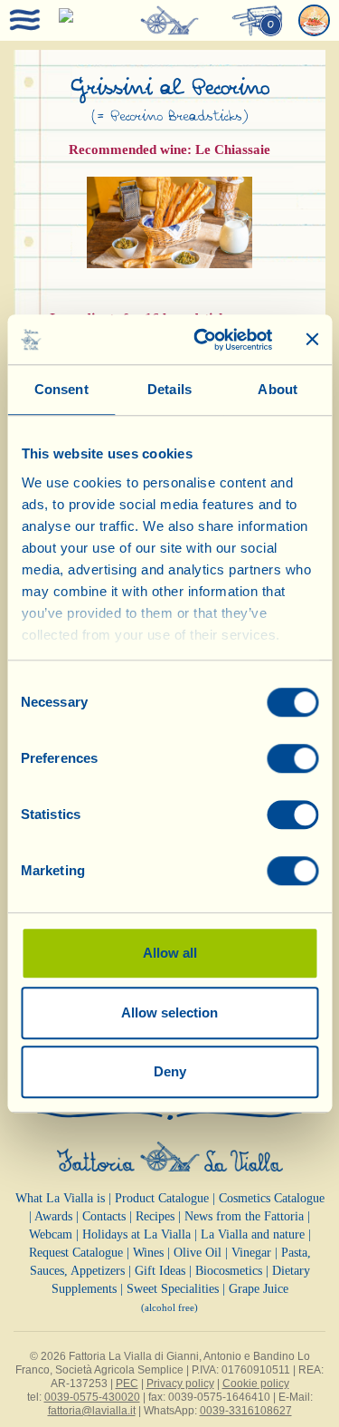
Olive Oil (197, 1252)
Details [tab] (169, 389)
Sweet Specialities (173, 1289)
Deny (170, 1071)
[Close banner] (312, 339)
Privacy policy (180, 1383)
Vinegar (251, 1252)
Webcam (50, 1234)
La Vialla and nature (253, 1234)
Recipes (155, 1216)
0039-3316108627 (246, 1410)
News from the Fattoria (244, 1216)
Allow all (170, 952)
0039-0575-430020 (92, 1397)
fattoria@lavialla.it (92, 1410)
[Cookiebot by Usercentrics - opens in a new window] (202, 340)
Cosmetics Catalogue (272, 1198)
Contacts (104, 1216)
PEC (127, 1383)
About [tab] (277, 389)
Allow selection (169, 1012)
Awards (53, 1216)
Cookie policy (255, 1383)
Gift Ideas (160, 1271)
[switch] (292, 758)
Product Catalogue (162, 1198)
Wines (148, 1252)
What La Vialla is (60, 1198)
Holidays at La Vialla (136, 1234)
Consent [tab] (61, 389)
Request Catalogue (76, 1252)
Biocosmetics (228, 1271)
